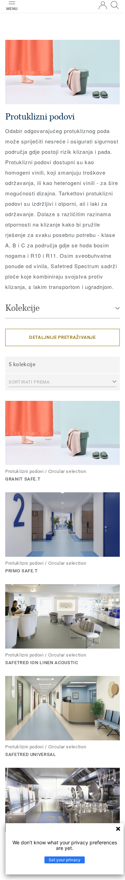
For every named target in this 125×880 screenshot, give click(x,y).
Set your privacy (65, 859)
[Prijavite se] (103, 5)
